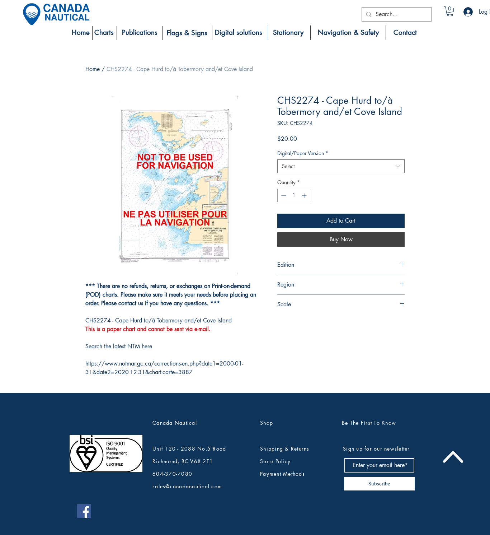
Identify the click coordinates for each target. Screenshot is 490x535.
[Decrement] (282, 195)
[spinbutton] (293, 195)
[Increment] (304, 195)
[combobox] (341, 166)
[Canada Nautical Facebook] (84, 511)
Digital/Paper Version (302, 153)
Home (92, 69)
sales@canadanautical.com (187, 486)
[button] (450, 11)
